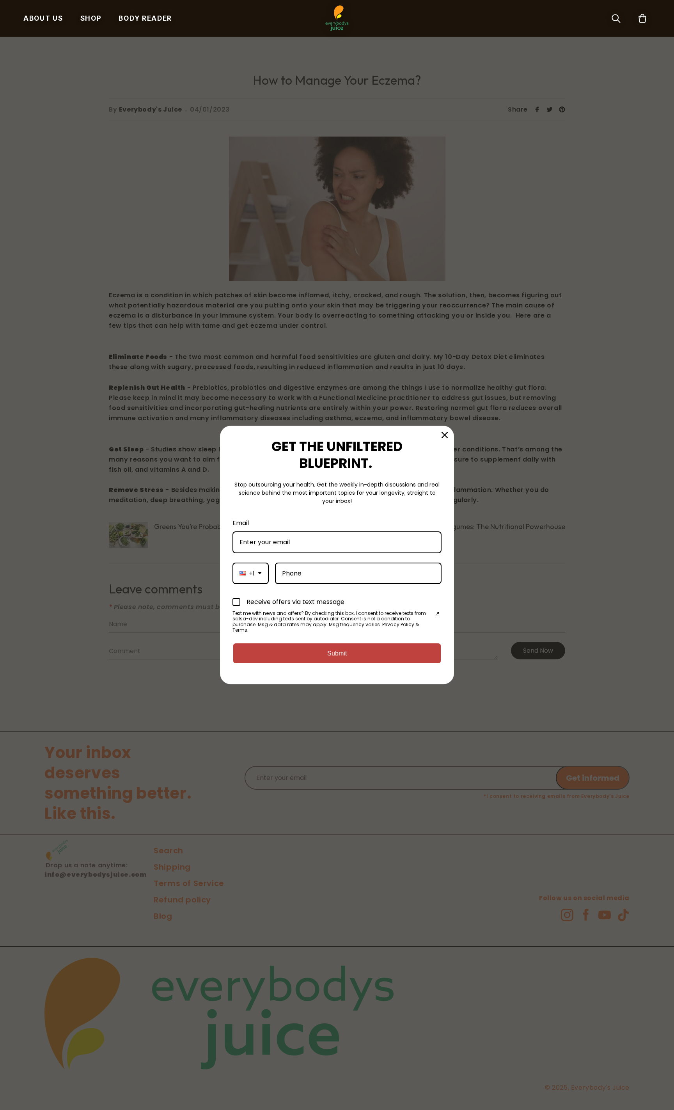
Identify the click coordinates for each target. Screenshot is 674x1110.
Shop (91, 18)
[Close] (444, 435)
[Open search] (616, 18)
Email (240, 523)
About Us (43, 18)
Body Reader (145, 18)
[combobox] (250, 573)
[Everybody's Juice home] (337, 18)
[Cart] (642, 18)
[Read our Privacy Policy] (437, 614)
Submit (337, 653)
